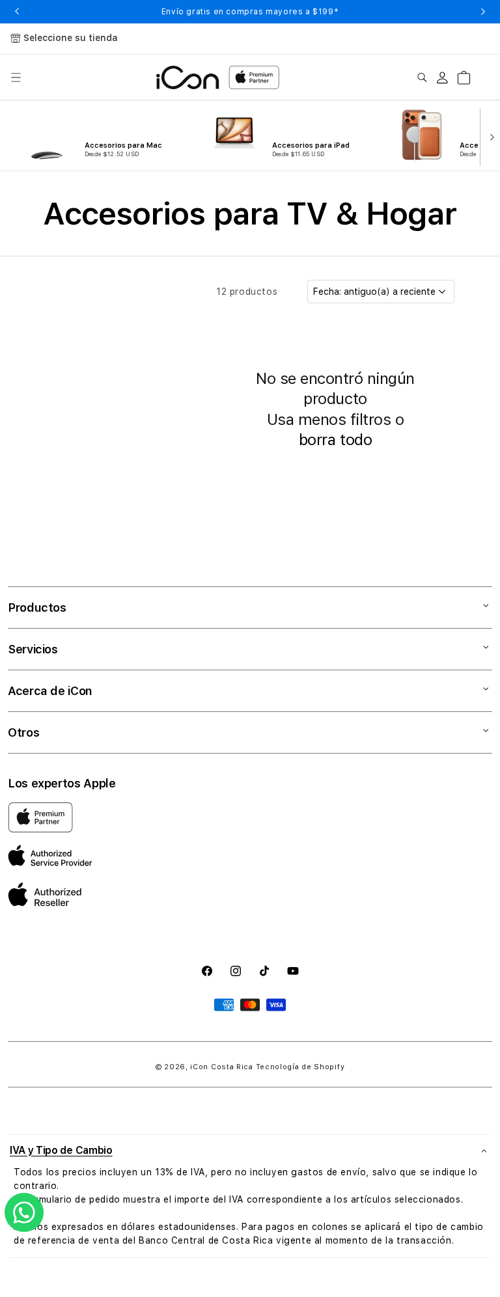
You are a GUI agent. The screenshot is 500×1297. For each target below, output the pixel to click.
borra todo (335, 439)
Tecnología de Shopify (300, 1067)
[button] (15, 77)
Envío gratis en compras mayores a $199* (250, 11)
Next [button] (483, 11)
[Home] (187, 77)
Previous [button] (16, 11)
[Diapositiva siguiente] (489, 136)
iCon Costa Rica (221, 1067)
